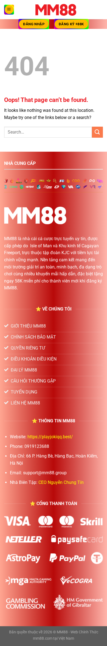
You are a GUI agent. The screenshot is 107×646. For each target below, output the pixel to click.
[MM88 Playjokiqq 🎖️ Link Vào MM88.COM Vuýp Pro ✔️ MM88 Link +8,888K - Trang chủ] (56, 9)
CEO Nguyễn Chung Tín (61, 482)
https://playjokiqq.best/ (50, 436)
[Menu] (9, 9)
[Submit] (97, 132)
